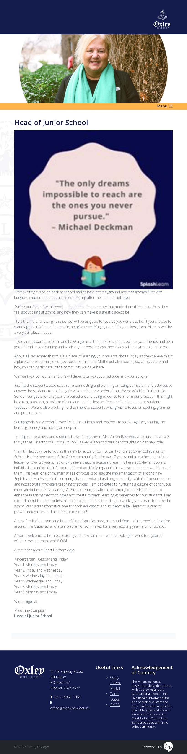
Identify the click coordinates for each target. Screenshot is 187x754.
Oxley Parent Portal (115, 683)
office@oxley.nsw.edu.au (70, 708)
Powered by (152, 746)
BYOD (115, 704)
